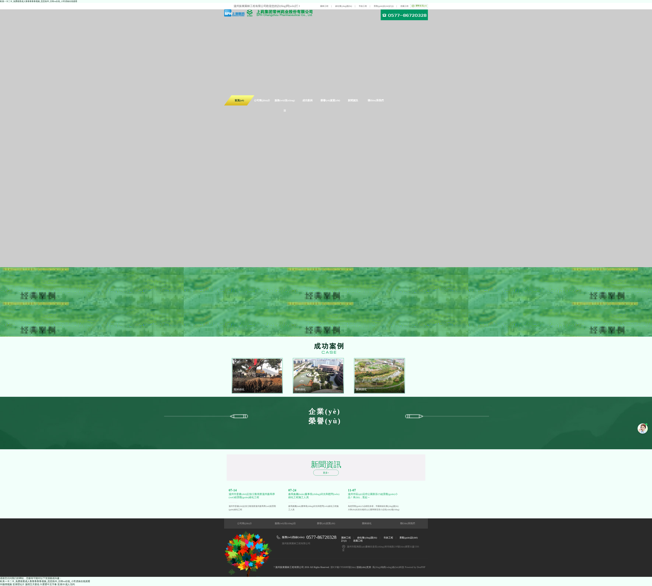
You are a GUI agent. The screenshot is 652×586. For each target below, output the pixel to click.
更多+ (326, 473)
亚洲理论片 (18, 584)
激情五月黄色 (32, 584)
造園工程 (404, 6)
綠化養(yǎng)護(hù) (343, 6)
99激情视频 (6, 584)
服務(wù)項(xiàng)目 (285, 523)
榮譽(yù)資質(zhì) (326, 523)
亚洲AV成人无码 (66, 584)
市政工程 (363, 6)
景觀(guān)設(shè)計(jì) (384, 6)
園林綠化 (367, 523)
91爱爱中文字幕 (48, 584)
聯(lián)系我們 (407, 523)
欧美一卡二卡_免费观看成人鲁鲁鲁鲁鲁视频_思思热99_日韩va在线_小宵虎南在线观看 (38, 1)
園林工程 (324, 6)
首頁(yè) (239, 100)
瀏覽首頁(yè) (421, 6)
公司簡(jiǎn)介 (244, 523)
